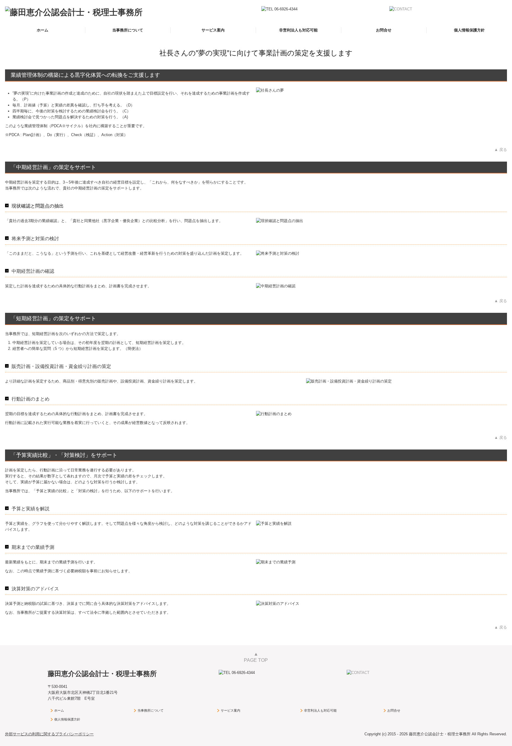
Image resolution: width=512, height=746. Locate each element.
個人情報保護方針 (469, 30)
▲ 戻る (500, 149)
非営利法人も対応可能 (298, 30)
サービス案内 (213, 30)
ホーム (42, 30)
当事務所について (127, 30)
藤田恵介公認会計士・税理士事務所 (102, 674)
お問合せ (383, 30)
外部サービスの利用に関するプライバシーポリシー (49, 734)
